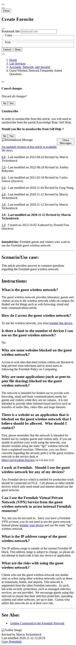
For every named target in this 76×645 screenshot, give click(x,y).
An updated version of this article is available (29, 147)
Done (18, 49)
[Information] (3, 81)
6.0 (3, 177)
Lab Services (17, 63)
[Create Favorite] (3, 54)
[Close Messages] (3, 4)
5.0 (3, 187)
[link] (3, 7)
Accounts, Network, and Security (29, 67)
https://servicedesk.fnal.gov (18, 460)
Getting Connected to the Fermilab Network (37, 623)
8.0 (3, 157)
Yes (11, 103)
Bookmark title (11, 31)
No (4, 103)
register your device (31, 525)
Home (13, 60)
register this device (60, 323)
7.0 (3, 167)
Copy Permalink (12, 641)
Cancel (7, 49)
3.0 (3, 204)
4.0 (3, 194)
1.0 (3, 225)
